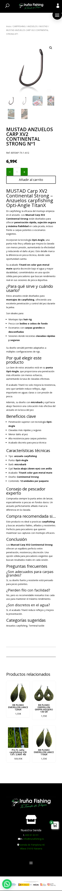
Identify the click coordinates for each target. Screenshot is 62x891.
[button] (57, 15)
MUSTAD (43, 26)
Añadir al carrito (31, 179)
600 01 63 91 (32, 835)
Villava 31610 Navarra (31, 848)
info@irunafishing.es (33, 838)
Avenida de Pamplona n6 (32, 844)
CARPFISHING (19, 26)
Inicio (8, 26)
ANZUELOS (32, 26)
